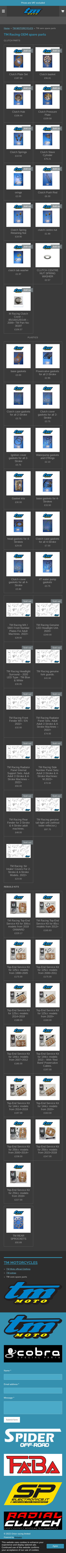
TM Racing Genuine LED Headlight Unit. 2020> (47, 628)
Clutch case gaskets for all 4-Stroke (47, 540)
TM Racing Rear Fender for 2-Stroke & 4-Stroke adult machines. (18, 824)
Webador (18, 1537)
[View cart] (62, 11)
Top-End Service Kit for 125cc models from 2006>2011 (47, 970)
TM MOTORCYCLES (23, 28)
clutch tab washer (18, 270)
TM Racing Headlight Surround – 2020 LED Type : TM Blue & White (18, 676)
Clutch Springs (18, 152)
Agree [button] (55, 1546)
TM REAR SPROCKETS (18, 1237)
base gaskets (18, 371)
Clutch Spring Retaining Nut (18, 231)
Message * (9, 1397)
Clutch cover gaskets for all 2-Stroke (47, 414)
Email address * (11, 1384)
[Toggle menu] (3, 11)
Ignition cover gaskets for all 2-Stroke (18, 458)
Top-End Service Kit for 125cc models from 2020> (47, 1013)
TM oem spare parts (46, 28)
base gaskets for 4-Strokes (47, 500)
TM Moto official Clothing (18, 1269)
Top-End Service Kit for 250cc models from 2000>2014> (18, 1149)
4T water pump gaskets (47, 581)
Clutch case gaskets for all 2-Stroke (18, 413)
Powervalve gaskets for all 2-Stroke (47, 373)
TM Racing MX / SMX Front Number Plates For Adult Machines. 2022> (18, 630)
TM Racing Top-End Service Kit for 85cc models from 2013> (47, 923)
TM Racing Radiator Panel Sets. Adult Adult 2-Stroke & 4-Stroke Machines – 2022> (47, 723)
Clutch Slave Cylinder (47, 154)
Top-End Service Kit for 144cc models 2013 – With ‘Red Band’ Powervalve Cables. (47, 1059)
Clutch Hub (18, 111)
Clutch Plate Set (18, 74)
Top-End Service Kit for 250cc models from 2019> (18, 1193)
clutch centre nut (47, 229)
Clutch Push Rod (47, 192)
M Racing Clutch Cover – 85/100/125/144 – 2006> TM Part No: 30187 (18, 319)
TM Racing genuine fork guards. (48, 673)
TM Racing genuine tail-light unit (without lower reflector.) (47, 822)
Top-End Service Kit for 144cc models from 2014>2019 (18, 1106)
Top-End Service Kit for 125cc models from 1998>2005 (18, 970)
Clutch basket (47, 74)
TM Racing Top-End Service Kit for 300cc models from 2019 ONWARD (18, 925)
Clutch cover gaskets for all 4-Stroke (18, 582)
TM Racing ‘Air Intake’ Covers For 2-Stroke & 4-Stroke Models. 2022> (18, 871)
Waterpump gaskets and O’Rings (47, 457)
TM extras (11, 1273)
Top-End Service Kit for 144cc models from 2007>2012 (18, 1056)
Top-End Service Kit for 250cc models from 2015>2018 (47, 1149)
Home (7, 28)
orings (18, 192)
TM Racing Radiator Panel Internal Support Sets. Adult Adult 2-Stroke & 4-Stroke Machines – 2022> (18, 775)
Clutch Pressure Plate (47, 113)
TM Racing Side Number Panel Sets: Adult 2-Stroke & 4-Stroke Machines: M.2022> (47, 773)
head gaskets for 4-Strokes (18, 540)
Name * (7, 1370)
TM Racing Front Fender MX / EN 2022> (18, 720)
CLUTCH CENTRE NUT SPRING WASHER (47, 273)
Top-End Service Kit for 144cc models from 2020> (47, 1106)
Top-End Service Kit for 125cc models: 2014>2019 (18, 1013)
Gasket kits (18, 498)
